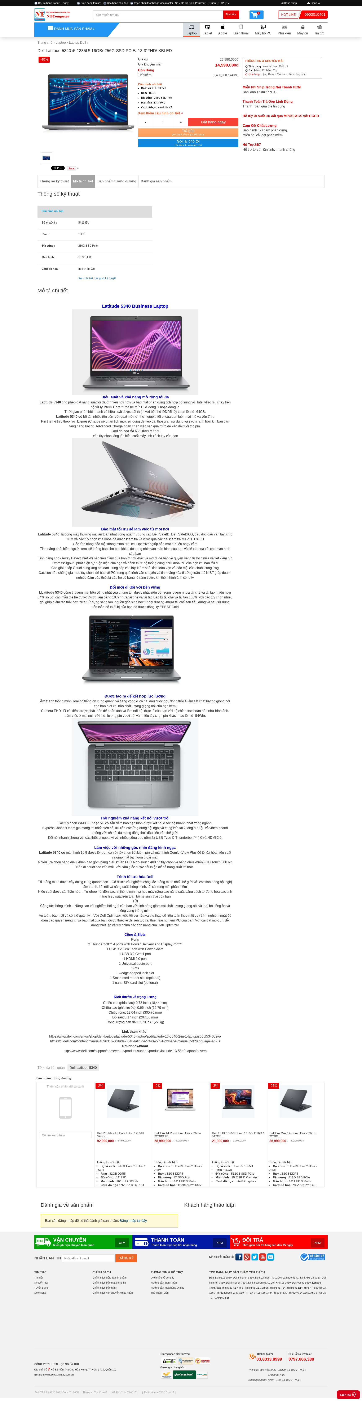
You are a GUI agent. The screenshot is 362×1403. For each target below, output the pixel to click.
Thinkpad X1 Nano (232, 1287)
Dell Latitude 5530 (287, 1277)
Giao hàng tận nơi (90, 3)
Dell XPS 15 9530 (280, 1282)
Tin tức (319, 33)
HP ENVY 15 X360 (256, 1292)
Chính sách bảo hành (105, 1287)
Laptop (191, 33)
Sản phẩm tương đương (116, 181)
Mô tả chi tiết (83, 181)
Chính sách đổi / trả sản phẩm (110, 1277)
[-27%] (295, 1101)
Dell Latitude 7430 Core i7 (159, 1392)
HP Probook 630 (278, 1292)
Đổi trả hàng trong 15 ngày (53, 3)
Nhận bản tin (47, 1258)
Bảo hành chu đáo (117, 3)
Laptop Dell (77, 42)
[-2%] (123, 1101)
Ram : (45, 234)
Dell (211, 1277)
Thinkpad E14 (295, 1287)
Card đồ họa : (50, 268)
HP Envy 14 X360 (299, 1292)
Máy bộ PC (263, 33)
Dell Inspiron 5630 (258, 1282)
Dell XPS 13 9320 (310, 1277)
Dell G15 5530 (223, 1277)
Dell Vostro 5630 (301, 1282)
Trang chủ (44, 42)
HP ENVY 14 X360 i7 (124, 1392)
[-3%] (238, 1101)
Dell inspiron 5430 (243, 1277)
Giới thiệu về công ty (162, 1277)
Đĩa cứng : (48, 245)
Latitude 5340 (50, 402)
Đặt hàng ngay (213, 122)
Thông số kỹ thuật (54, 181)
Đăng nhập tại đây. (133, 1220)
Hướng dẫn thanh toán (164, 1282)
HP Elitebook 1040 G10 (230, 1292)
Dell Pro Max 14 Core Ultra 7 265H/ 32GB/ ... (292, 1134)
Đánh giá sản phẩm (156, 181)
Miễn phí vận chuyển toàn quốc (73, 1245)
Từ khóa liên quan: (51, 1067)
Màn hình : (49, 257)
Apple (222, 33)
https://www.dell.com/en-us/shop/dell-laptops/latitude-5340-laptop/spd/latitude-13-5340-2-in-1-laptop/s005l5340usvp (135, 1036)
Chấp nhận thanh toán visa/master (153, 3)
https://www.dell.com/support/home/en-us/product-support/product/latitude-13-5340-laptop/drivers (135, 1051)
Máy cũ (302, 33)
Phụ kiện (284, 33)
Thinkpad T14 (278, 1287)
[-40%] (88, 103)
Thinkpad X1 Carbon (257, 1287)
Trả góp (188, 132)
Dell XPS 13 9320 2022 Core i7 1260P (57, 1392)
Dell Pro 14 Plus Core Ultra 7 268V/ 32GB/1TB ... (177, 1134)
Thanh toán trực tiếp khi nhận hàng (174, 1245)
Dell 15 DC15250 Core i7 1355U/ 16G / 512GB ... (238, 1134)
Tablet (207, 33)
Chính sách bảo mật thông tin (109, 1282)
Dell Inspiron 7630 (236, 1282)
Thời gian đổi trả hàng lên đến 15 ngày (267, 1245)
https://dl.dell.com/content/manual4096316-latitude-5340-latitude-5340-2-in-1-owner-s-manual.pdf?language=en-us (135, 1041)
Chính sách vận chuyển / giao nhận (113, 1292)
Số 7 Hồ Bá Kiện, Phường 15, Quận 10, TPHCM (202, 3)
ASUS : (314, 1292)
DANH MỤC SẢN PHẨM (73, 29)
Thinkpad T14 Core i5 (95, 1392)
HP (306, 1287)
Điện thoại (241, 33)
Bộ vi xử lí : (49, 222)
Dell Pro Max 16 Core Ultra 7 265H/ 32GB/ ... (120, 1134)
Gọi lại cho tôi (188, 142)
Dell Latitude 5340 (83, 1067)
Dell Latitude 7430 (265, 1277)
